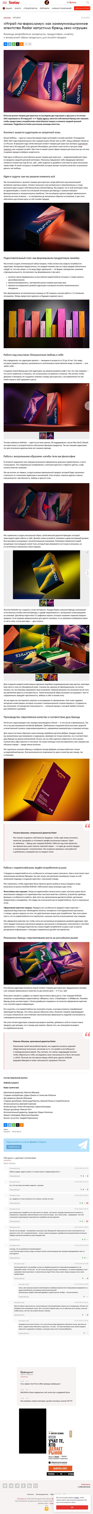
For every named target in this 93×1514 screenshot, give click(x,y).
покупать (8, 149)
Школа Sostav (82, 8)
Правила (12, 1163)
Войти (6, 1163)
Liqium (52, 1503)
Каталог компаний (61, 8)
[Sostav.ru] (19, 2)
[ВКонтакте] (5, 44)
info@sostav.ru (85, 1484)
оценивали (83, 144)
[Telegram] (9, 44)
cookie (76, 1497)
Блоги (18, 8)
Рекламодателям (42, 1494)
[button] (87, 385)
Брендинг (27, 1372)
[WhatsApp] (13, 44)
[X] (18, 44)
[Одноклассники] (22, 44)
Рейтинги (44, 8)
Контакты (30, 1494)
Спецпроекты (30, 8)
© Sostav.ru (21, 1499)
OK (72, 1507)
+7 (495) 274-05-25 (84, 1487)
